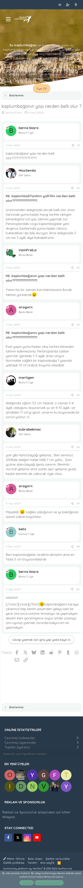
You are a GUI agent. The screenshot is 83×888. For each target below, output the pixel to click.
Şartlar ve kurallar (58, 858)
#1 (78, 145)
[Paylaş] (73, 145)
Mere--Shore (15, 858)
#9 (78, 589)
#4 (78, 324)
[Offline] (7, 128)
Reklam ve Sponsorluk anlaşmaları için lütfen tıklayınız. (36, 814)
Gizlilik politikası (13, 862)
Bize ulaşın (35, 858)
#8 (78, 546)
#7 (78, 503)
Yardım (32, 862)
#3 (78, 267)
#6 (78, 447)
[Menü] (8, 19)
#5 (78, 395)
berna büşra (13, 112)
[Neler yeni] (76, 4)
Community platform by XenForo (37, 868)
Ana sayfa (47, 862)
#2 (78, 188)
